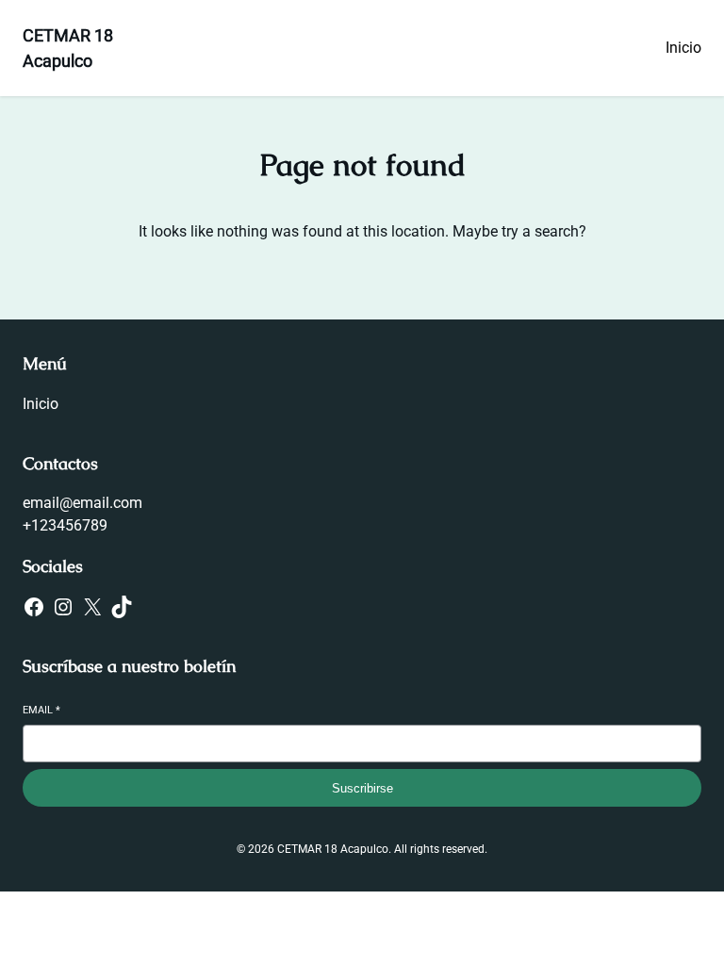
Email (41, 710)
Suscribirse (362, 788)
